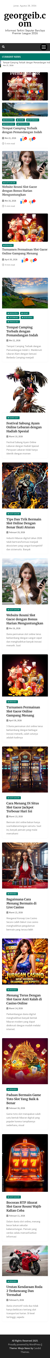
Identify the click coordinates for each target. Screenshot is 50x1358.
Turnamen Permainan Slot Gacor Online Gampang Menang (23, 709)
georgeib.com (25, 19)
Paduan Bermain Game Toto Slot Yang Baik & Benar (23, 1097)
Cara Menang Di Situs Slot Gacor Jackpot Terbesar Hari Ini (22, 806)
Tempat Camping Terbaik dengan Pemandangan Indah (22, 329)
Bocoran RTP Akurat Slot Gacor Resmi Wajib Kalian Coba (23, 1205)
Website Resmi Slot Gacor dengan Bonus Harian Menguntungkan (19, 189)
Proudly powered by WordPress (24, 1342)
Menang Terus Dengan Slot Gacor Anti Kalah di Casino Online (24, 997)
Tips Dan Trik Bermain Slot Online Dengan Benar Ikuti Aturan (23, 521)
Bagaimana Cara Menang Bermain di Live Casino (21, 901)
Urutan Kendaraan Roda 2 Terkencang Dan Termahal (24, 1289)
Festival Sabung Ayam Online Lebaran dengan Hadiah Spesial (24, 425)
